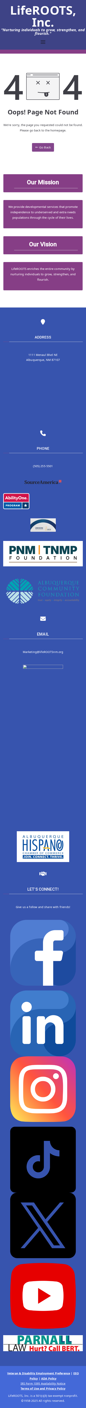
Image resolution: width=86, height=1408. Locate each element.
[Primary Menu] (43, 42)
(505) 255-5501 (43, 466)
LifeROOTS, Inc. (43, 16)
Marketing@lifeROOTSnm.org (43, 652)
